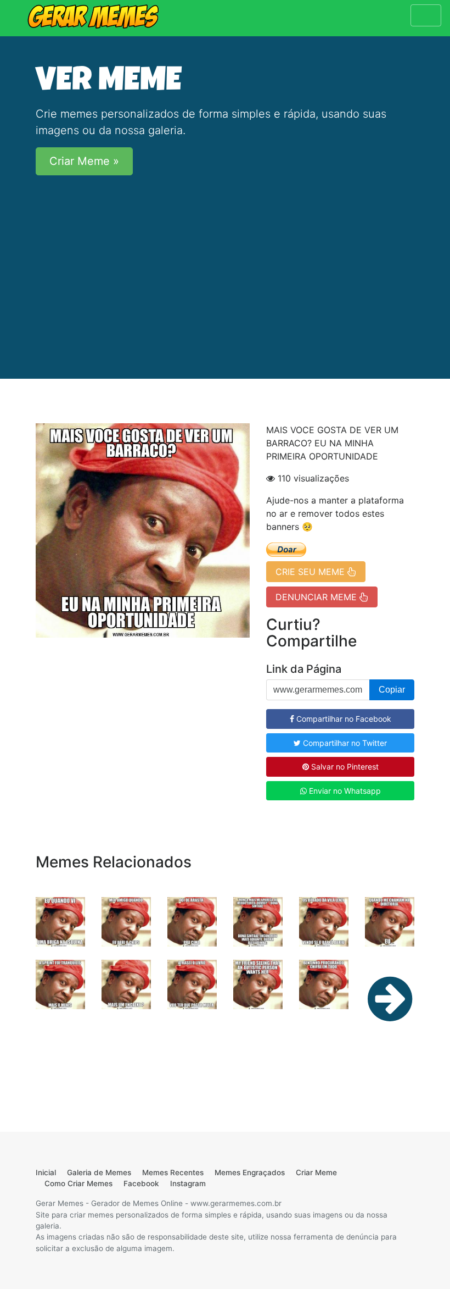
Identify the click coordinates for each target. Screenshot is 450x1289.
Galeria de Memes (99, 1172)
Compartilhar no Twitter (344, 743)
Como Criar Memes (78, 1183)
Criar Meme (316, 1172)
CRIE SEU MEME (311, 571)
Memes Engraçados (250, 1172)
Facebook (141, 1183)
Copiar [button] (392, 689)
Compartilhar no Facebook (342, 718)
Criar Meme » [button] (84, 161)
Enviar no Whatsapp (344, 790)
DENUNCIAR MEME (317, 596)
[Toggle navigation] (425, 15)
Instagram (188, 1183)
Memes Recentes (173, 1172)
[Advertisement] (225, 261)
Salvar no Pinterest (344, 766)
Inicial (46, 1172)
